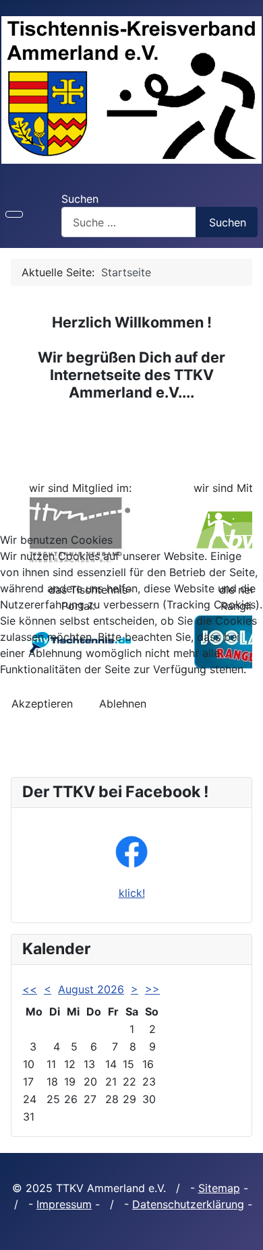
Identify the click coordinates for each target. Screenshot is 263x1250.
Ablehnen (122, 703)
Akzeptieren (42, 703)
